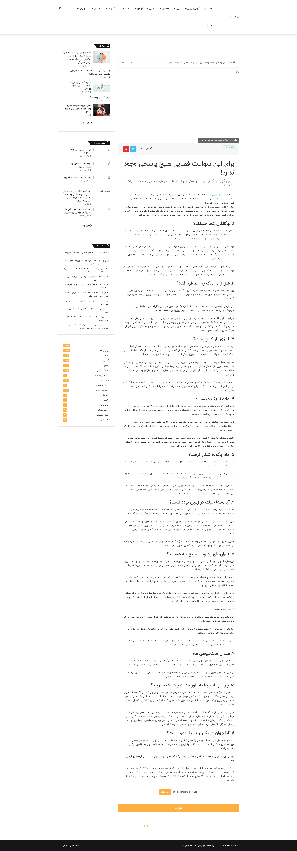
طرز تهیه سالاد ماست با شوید (77, 177)
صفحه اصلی (209, 8)
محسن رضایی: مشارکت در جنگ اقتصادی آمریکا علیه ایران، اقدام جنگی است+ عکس (86, 270)
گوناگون (140, 8)
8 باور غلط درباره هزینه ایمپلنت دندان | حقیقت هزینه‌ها (80, 85)
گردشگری (98, 8)
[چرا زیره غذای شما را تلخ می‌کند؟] (101, 154)
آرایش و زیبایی (193, 8)
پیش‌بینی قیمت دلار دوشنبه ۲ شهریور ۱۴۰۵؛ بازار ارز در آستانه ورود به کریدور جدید (87, 262)
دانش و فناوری (221, 62)
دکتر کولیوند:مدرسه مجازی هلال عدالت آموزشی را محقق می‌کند (78, 109)
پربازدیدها (104, 350)
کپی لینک (165, 792)
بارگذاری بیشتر (86, 123)
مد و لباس (83, 8)
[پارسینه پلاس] (232, 17)
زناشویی (152, 8)
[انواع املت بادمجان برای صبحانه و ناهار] (101, 168)
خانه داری (166, 8)
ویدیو (106, 365)
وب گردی (101, 245)
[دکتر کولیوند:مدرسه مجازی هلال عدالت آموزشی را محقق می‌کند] (101, 110)
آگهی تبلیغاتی (103, 410)
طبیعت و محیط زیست (99, 420)
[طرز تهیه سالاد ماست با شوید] (101, 181)
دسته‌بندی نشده (102, 375)
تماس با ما (209, 25)
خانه (231, 62)
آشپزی (178, 8)
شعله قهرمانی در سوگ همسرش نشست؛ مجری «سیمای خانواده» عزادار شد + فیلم (88, 326)
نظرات (178, 808)
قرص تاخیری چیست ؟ (100, 97)
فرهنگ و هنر (113, 8)
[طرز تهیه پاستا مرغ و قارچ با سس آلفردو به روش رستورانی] (101, 213)
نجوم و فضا (209, 62)
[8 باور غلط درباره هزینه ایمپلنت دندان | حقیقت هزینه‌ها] (101, 86)
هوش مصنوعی (102, 415)
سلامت (127, 8)
